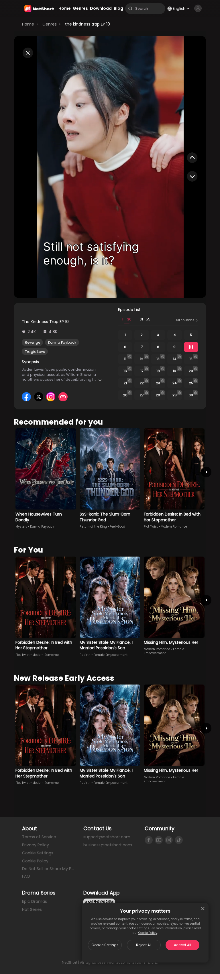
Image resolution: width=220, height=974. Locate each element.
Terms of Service (39, 837)
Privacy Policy (35, 845)
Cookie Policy (147, 933)
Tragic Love (35, 351)
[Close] (203, 908)
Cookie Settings (105, 944)
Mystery (21, 526)
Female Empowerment (110, 655)
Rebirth (85, 655)
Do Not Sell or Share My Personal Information (48, 868)
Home (28, 24)
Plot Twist (151, 526)
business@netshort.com (107, 845)
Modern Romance (174, 526)
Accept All (182, 944)
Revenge (32, 342)
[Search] (130, 8)
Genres (49, 24)
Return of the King (93, 526)
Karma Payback (62, 342)
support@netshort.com (106, 837)
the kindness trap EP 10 (87, 24)
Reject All (144, 944)
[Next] (206, 472)
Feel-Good (117, 526)
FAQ (26, 876)
